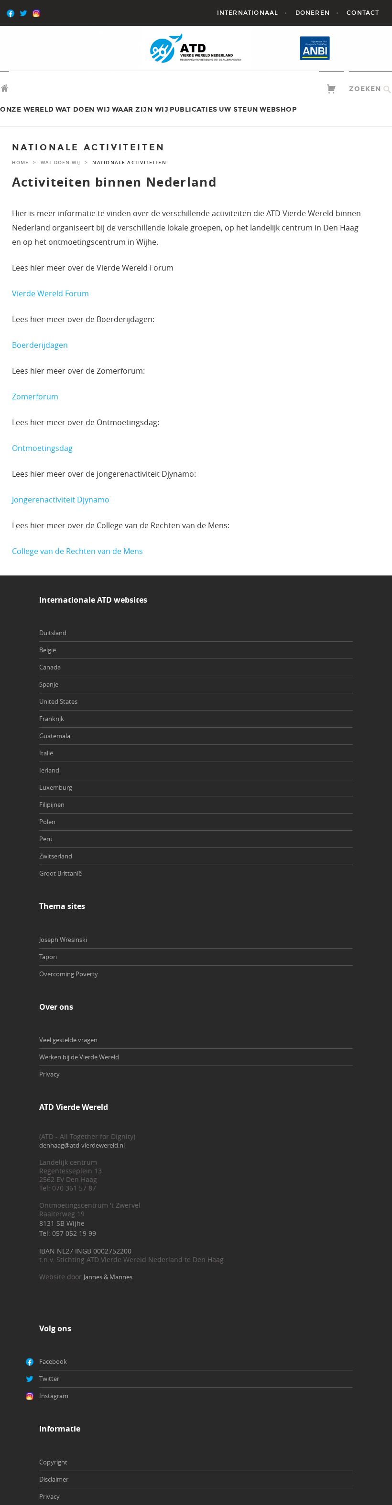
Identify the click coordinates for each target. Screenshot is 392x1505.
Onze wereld (27, 109)
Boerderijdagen (40, 345)
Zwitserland (55, 856)
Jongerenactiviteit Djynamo (60, 499)
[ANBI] (315, 48)
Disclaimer (53, 1479)
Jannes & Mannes (108, 1277)
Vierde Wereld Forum (50, 293)
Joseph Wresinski (63, 939)
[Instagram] (50, 13)
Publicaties (194, 109)
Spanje (48, 684)
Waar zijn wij (140, 109)
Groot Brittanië (60, 873)
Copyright (53, 1462)
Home (20, 162)
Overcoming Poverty (68, 974)
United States (58, 701)
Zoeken (365, 89)
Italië (46, 753)
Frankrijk (51, 718)
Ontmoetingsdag (42, 448)
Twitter (49, 1378)
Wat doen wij (82, 109)
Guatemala (54, 736)
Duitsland (52, 632)
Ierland (49, 770)
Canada (50, 667)
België (47, 650)
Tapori (48, 956)
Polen (47, 821)
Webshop (278, 109)
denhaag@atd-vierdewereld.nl (82, 1145)
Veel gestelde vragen (68, 1039)
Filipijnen (52, 804)
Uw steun (238, 109)
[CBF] (357, 48)
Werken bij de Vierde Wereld (79, 1057)
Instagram (53, 1395)
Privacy (49, 1074)
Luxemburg (55, 787)
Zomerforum (35, 396)
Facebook (53, 1361)
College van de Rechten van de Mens (77, 551)
